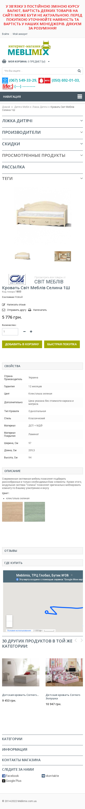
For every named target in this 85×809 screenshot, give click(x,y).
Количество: (9, 325)
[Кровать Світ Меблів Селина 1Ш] (22, 256)
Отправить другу (16, 310)
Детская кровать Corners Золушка (63, 696)
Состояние (8, 297)
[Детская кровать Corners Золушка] (64, 672)
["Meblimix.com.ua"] (38, 48)
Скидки (11, 144)
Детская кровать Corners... (20, 695)
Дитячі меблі (22, 107)
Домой (6, 107)
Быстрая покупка (62, 344)
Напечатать (40, 310)
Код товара (8, 291)
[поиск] (79, 71)
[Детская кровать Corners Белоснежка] (20, 672)
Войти (5, 34)
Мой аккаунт (20, 34)
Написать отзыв (16, 304)
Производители (21, 132)
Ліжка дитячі (40, 107)
